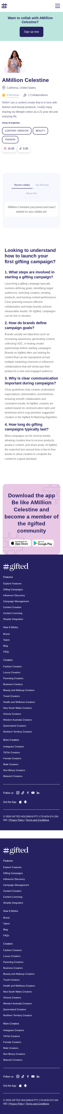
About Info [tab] (31, 193)
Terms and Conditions (37, 820)
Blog (5, 645)
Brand (6, 634)
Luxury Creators (11, 672)
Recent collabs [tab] (22, 184)
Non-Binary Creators (14, 770)
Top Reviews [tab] (42, 184)
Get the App (9, 802)
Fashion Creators (12, 666)
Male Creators (10, 764)
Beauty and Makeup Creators (18, 690)
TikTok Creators (11, 752)
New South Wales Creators (17, 708)
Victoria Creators (12, 713)
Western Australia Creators (17, 719)
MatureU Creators (12, 776)
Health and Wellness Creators (19, 702)
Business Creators (13, 684)
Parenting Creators (13, 678)
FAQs (6, 651)
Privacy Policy (16, 820)
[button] (57, 6)
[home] (4, 6)
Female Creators (12, 758)
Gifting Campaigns (13, 589)
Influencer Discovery (14, 595)
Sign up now (31, 31)
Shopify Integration (13, 619)
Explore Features (12, 583)
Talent (6, 640)
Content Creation (12, 607)
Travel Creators (11, 696)
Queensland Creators (14, 725)
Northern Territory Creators (17, 731)
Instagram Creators (13, 746)
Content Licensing (12, 613)
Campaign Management (16, 601)
